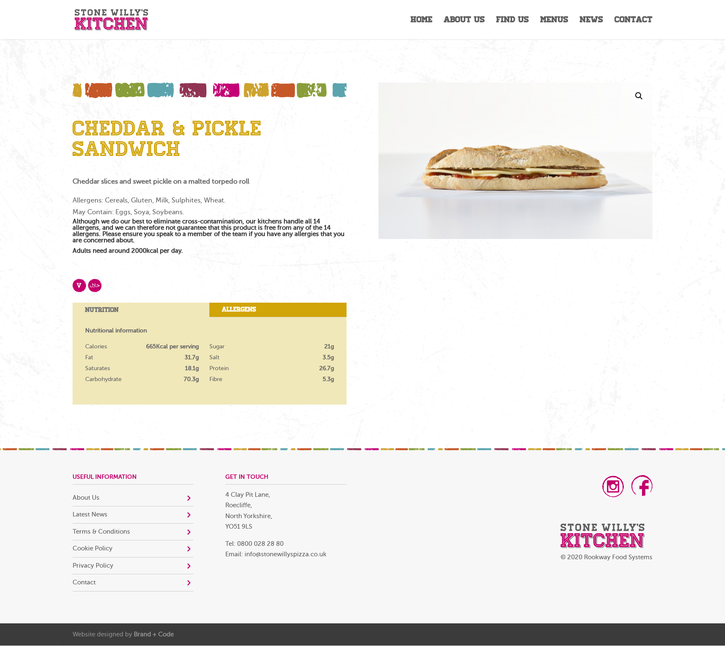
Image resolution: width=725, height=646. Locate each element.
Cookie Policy (92, 548)
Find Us (512, 21)
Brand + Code (154, 634)
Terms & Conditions (101, 531)
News (591, 21)
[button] (639, 96)
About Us (464, 21)
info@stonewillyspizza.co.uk (285, 554)
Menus (554, 21)
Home (422, 21)
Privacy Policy (93, 565)
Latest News (90, 514)
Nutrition (102, 310)
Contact (633, 21)
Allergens (239, 309)
